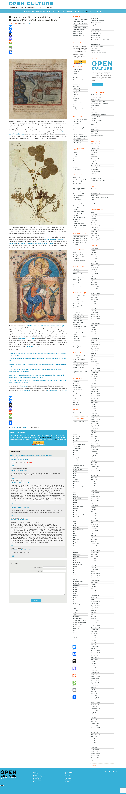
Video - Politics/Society (79, 622)
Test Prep (75, 285)
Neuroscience (77, 562)
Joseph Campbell (96, 25)
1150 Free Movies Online (80, 119)
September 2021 (95, 374)
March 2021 (94, 387)
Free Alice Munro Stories (80, 202)
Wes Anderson (95, 229)
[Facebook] (38, 31)
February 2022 (95, 364)
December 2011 (95, 625)
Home (35, 772)
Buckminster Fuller (96, 37)
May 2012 (93, 614)
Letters (75, 533)
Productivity (76, 583)
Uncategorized (77, 618)
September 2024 (95, 297)
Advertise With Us (97, 85)
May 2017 (93, 486)
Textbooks (68, 780)
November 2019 (95, 421)
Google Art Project (78, 320)
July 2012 (93, 610)
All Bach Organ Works (79, 355)
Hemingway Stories (78, 192)
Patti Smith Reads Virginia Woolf (100, 103)
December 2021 (95, 368)
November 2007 (95, 730)
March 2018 (94, 464)
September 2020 (95, 400)
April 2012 (94, 616)
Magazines (76, 542)
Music (74, 558)
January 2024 (94, 314)
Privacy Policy (37, 778)
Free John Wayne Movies (80, 136)
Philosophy (76, 98)
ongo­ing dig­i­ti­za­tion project (53, 239)
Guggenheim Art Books (79, 326)
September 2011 (95, 631)
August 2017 (94, 479)
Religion (75, 107)
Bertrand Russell (95, 50)
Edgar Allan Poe (77, 199)
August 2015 (94, 531)
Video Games (77, 626)
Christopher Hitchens (97, 159)
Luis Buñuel (94, 231)
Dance (75, 471)
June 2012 (93, 612)
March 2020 (94, 413)
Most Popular (77, 554)
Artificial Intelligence (79, 444)
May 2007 (93, 743)
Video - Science (77, 624)
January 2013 (94, 597)
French (75, 159)
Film (74, 494)
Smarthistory (76, 340)
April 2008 (94, 719)
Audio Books (77, 448)
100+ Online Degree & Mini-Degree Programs (80, 22)
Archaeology (77, 436)
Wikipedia (76, 631)
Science (75, 595)
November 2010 (95, 653)
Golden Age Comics (78, 223)
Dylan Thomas (95, 129)
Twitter (75, 614)
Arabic (75, 152)
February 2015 (95, 543)
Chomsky (75, 221)
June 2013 (93, 586)
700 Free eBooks (77, 178)
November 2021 (95, 370)
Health (75, 510)
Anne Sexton (94, 131)
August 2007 (94, 736)
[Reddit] (38, 41)
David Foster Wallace (97, 135)
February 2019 (95, 441)
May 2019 (93, 434)
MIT (74, 550)
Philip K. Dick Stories (78, 184)
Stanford (75, 602)
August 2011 (94, 633)
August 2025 (94, 274)
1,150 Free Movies (78, 25)
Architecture (76, 438)
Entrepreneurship (78, 488)
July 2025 (93, 276)
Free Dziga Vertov (78, 140)
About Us (36, 774)
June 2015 (93, 535)
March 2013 (94, 593)
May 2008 (93, 717)
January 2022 (94, 366)
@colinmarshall (52, 390)
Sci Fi (74, 593)
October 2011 (94, 629)
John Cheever (94, 133)
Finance (75, 496)
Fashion (75, 492)
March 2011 (94, 644)
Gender (75, 502)
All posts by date (78, 412)
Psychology (76, 105)
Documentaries (77, 126)
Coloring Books (77, 347)
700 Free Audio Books (79, 236)
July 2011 (93, 636)
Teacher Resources (78, 283)
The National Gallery (79, 310)
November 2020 (95, 396)
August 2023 (94, 325)
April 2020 (94, 411)
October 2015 (94, 526)
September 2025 (95, 271)
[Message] (38, 45)
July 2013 (93, 584)
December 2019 (95, 419)
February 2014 (95, 569)
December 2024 (95, 291)
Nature (75, 560)
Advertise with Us (38, 775)
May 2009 (93, 691)
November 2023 (95, 319)
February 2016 (95, 518)
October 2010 (94, 655)
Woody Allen (94, 227)
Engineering (76, 88)
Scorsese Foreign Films (97, 238)
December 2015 (95, 522)
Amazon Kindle (77, 430)
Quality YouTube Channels (77, 279)
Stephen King (76, 219)
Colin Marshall (15, 427)
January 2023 (94, 340)
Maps (74, 544)
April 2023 (94, 334)
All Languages (77, 169)
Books (75, 452)
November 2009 (95, 678)
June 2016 (93, 509)
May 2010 (93, 666)
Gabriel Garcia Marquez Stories (79, 214)
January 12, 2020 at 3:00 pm (20, 507)
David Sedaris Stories (79, 217)
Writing (75, 633)
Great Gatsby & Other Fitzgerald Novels (79, 194)
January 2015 (94, 546)
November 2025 (95, 267)
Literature (75, 94)
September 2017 (95, 477)
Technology (76, 604)
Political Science (77, 102)
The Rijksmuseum (78, 301)
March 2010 (94, 670)
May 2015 (93, 537)
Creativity (76, 467)
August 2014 (94, 556)
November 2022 (95, 344)
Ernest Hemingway (96, 146)
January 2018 (94, 469)
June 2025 (93, 278)
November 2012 (95, 601)
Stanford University (78, 316)
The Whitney (76, 312)
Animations (76, 130)
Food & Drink (77, 498)
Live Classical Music (78, 365)
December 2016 (95, 496)
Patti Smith (94, 152)
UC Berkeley (76, 616)
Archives (75, 440)
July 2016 (93, 507)
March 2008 (94, 721)
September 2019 (95, 426)
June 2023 (93, 329)
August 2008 (94, 711)
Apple (75, 434)
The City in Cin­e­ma (25, 390)
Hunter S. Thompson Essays (79, 208)
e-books (75, 479)
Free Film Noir (77, 121)
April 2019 (94, 436)
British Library (77, 318)
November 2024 (95, 293)
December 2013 (95, 573)
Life (74, 537)
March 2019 (94, 439)
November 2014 (95, 550)
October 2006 (94, 758)
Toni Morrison (77, 394)
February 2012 (95, 621)
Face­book (64, 390)
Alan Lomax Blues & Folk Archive (80, 372)
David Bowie (94, 169)
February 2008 (95, 723)
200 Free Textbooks (78, 33)
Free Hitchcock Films (79, 132)
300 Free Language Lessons (78, 36)
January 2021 (94, 391)
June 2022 (93, 355)
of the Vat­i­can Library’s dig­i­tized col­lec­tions (38, 243)
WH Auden (94, 189)
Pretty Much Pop (78, 581)
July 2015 (93, 533)
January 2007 (94, 751)
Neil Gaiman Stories (78, 186)
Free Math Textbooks (79, 260)
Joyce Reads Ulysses (96, 99)
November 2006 (95, 755)
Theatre (75, 610)
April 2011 (94, 642)
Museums (76, 556)
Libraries (75, 535)
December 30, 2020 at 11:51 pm (21, 550)
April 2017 (94, 488)
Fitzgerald (76, 383)
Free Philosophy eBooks (80, 180)
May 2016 (93, 511)
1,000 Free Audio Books (79, 27)
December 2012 (95, 599)
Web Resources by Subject (78, 274)
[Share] (38, 52)
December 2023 (95, 316)
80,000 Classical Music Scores (79, 360)
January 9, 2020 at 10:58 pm (20, 459)
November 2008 (95, 704)
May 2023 (93, 331)
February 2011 (95, 646)
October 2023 (94, 321)
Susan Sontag (95, 235)
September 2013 (95, 580)
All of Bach (76, 357)
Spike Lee (93, 199)
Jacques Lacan (95, 42)
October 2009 (94, 681)
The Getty (76, 299)
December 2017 (95, 471)
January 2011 (94, 648)
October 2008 (94, 706)
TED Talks (76, 606)
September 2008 (95, 708)
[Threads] (38, 34)
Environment (76, 90)
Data (74, 473)
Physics (75, 100)
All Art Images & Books (79, 295)
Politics (75, 579)
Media (75, 548)
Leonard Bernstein (96, 33)
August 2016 (94, 505)
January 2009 (94, 700)
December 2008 (95, 702)
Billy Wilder (76, 404)
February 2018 (95, 466)
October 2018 (94, 449)
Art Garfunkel (94, 174)
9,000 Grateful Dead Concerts (78, 368)
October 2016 (94, 501)
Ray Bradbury (77, 387)
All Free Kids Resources (79, 287)
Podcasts (76, 575)
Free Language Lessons (79, 277)
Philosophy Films (95, 240)
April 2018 (94, 462)
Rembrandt (76, 343)
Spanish (75, 167)
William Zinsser (77, 389)
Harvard (75, 508)
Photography (77, 571)
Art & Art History (77, 69)
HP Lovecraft (76, 197)
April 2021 (94, 385)
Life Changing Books (79, 228)
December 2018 (95, 445)
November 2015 (95, 524)
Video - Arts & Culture (79, 620)
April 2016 (94, 513)
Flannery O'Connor (96, 118)
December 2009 (95, 676)
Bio (34, 781)
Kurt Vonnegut (77, 392)
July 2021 (93, 379)
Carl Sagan (94, 27)
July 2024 (93, 301)
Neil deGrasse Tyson (96, 144)
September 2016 (95, 503)
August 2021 (94, 376)
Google (75, 504)
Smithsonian (76, 304)
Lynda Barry (94, 202)
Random (75, 589)
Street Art (76, 338)
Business (75, 75)
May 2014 (93, 563)
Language (76, 527)
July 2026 (93, 250)
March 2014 (94, 567)
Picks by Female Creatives (98, 180)
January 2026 (94, 263)
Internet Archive (77, 517)
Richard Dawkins (95, 35)
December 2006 (95, 753)
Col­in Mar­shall (23, 386)
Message (31, 571)
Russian (75, 165)
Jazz (74, 523)
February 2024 (95, 312)
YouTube (75, 637)
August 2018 (94, 454)
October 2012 (94, 603)
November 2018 (95, 447)
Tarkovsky (94, 220)
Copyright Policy (38, 777)
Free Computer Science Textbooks (79, 257)
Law (74, 531)
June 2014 (93, 561)
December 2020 (95, 394)
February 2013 (95, 595)
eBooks (67, 781)
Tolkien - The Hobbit (96, 120)
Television (76, 608)
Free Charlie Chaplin (78, 134)
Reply (12, 465)
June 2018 (93, 458)
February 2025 (95, 286)
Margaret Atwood (78, 398)
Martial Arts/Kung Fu (79, 128)
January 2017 (94, 494)
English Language (78, 486)
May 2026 (93, 254)
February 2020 (95, 415)
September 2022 (95, 349)
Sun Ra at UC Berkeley (97, 20)
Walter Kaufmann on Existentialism (101, 40)
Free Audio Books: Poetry (80, 240)
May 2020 (93, 409)
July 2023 (93, 327)
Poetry (75, 577)
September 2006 (95, 760)
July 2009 (93, 687)
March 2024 (94, 310)
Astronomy (76, 71)
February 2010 (95, 672)
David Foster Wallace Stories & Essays (79, 189)
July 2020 (93, 404)
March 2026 (94, 259)
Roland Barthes (95, 44)
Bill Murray (94, 110)
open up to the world (32, 346)
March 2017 (94, 490)
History (15, 23)
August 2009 (94, 685)
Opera (75, 566)
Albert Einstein (95, 105)
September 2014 (95, 554)
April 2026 (94, 256)
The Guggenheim (78, 306)
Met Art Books (77, 328)
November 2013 (95, 576)
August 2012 (94, 608)
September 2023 (95, 323)
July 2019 (93, 430)
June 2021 (93, 381)
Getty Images (77, 324)
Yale (74, 635)
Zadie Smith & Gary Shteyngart (100, 197)
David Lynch (94, 223)
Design (75, 477)
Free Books (76, 269)
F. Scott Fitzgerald (96, 148)
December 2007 (95, 728)
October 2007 (94, 732)
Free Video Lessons (78, 271)
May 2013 (93, 588)
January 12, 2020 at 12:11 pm (20, 482)
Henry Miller (94, 156)
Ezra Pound (94, 127)
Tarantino (93, 216)
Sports (75, 600)
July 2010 (93, 661)
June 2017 (93, 484)
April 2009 (94, 693)
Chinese (75, 154)
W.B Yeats (94, 125)
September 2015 (95, 528)
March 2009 (94, 696)
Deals (75, 475)
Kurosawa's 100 (95, 214)
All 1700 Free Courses (79, 111)
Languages (68, 778)
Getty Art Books (77, 331)
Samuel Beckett (95, 171)
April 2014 (94, 565)
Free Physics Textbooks (79, 255)
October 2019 (94, 424)
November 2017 (95, 473)
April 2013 (94, 591)
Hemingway (76, 381)
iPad (74, 519)
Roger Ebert (94, 233)
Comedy (75, 461)
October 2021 (94, 372)
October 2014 (94, 552)
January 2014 (94, 571)
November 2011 (95, 627)
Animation (76, 432)
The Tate (75, 308)
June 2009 (93, 689)
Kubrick (93, 212)
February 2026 (95, 261)
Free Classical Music (78, 363)
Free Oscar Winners (78, 142)
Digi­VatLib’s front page (27, 338)
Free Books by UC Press (79, 225)
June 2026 (93, 252)
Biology (75, 73)
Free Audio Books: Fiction (80, 238)
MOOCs (75, 552)
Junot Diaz (94, 204)
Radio (75, 587)
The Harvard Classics (79, 182)
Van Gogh (76, 345)
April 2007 (94, 745)
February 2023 (95, 338)
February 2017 (95, 492)
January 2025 (94, 289)
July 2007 (93, 738)
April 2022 (94, 359)
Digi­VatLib (12, 243)
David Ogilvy (76, 400)
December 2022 (95, 342)
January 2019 (94, 443)
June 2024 (93, 304)
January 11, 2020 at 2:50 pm (19, 470)
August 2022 (94, 351)
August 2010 (94, 659)
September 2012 (95, 606)
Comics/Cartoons (78, 463)
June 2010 (93, 663)
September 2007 (95, 734)
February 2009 (95, 698)
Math (74, 96)
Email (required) (38, 571)
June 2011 (93, 638)
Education (76, 484)
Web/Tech (76, 629)
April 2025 (94, 282)
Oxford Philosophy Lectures (98, 52)
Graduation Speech (78, 506)
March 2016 (94, 516)
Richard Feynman (96, 22)
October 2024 (94, 295)
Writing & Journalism (79, 109)
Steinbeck (75, 402)
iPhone (75, 521)
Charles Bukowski (96, 108)
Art (74, 442)
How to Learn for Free (79, 515)
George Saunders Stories (80, 206)
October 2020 (94, 398)
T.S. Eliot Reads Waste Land (99, 95)
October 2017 (94, 475)
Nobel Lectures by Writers (98, 46)
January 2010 (94, 674)
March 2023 (94, 336)
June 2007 (93, 740)
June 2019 (93, 432)
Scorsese (93, 218)
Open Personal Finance (79, 421)
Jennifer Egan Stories (79, 204)
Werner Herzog (95, 225)
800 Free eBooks (77, 31)
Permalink (24, 427)
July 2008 (93, 713)
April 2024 (94, 308)
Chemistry (76, 78)
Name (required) (38, 567)
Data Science (76, 84)
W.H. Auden (94, 163)
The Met (75, 297)
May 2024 (93, 306)
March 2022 (94, 361)
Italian (74, 163)
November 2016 (95, 498)
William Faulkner (95, 116)
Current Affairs (77, 469)
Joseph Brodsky (95, 161)
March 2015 (94, 541)
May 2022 (93, 357)
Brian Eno (93, 154)
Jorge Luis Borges (96, 31)
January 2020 (94, 417)
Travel (75, 612)
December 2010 (95, 651)
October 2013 (94, 578)
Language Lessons (78, 529)
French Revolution (78, 322)
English (75, 156)
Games (75, 500)
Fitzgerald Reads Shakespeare (99, 114)
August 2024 (94, 299)
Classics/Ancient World (79, 80)
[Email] (38, 49)
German (75, 161)
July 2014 (93, 558)
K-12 (74, 525)
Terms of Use (37, 780)
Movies (67, 777)
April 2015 (94, 539)
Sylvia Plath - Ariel (96, 97)
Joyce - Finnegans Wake (98, 101)
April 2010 (94, 668)
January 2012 (94, 623)
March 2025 (94, 284)
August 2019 (94, 428)
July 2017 (93, 481)
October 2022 (94, 346)
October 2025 (94, 269)
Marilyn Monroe (95, 176)
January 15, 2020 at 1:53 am (19, 519)
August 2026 (94, 248)
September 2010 (95, 657)
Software (76, 598)
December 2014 (95, 548)
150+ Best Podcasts (78, 29)
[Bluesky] (38, 27)
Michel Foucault (95, 18)
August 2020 (94, 402)
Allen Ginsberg (95, 150)
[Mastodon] (38, 38)
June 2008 (93, 715)
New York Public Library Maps (79, 333)
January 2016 (94, 520)
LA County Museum (78, 314)
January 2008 (94, 725)
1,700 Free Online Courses (80, 19)
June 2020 (93, 406)
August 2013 (94, 582)
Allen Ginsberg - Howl (97, 123)
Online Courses (77, 564)
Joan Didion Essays (78, 211)
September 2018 (95, 451)
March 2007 (94, 747)
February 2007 (95, 749)
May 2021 (93, 383)
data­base (20, 243)
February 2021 (95, 389)
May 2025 (93, 280)
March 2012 (94, 618)
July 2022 (93, 353)
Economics (76, 86)
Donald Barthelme (96, 165)
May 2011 (93, 640)
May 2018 (93, 460)
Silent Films (76, 123)
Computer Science (78, 82)
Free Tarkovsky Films (79, 138)
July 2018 (93, 456)
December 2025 (95, 265)
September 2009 (95, 683)
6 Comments (31, 23)
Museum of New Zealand (80, 336)
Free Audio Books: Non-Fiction (79, 243)
